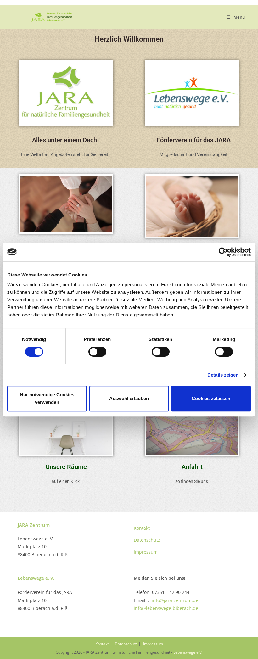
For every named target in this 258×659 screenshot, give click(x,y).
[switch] (97, 352)
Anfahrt (192, 467)
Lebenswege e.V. (187, 652)
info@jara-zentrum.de (175, 600)
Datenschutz (147, 540)
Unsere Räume (66, 467)
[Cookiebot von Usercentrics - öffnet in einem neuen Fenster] (223, 252)
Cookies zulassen (211, 398)
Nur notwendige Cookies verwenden (47, 398)
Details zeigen (222, 374)
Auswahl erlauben (129, 398)
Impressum (146, 552)
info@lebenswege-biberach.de (166, 608)
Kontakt (142, 528)
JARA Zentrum (34, 525)
